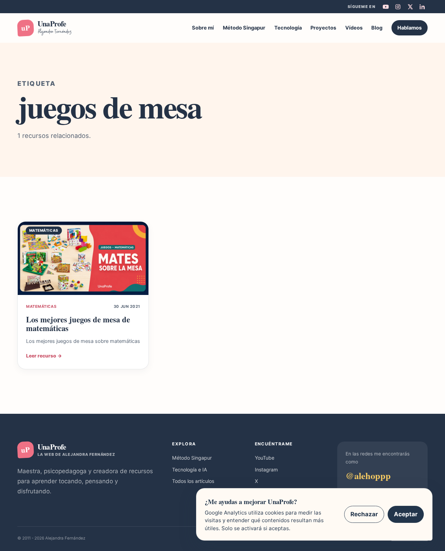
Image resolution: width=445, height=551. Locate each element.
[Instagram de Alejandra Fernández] (397, 6)
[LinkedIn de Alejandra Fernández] (422, 6)
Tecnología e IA (189, 469)
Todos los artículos (193, 481)
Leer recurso (44, 356)
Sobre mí (203, 28)
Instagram (266, 469)
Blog (376, 28)
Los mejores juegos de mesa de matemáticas (78, 324)
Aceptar (406, 514)
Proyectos (323, 28)
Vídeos (354, 28)
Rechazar (364, 514)
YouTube (264, 458)
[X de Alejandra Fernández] (409, 6)
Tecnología (288, 28)
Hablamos (409, 28)
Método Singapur (244, 28)
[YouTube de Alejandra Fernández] (385, 6)
